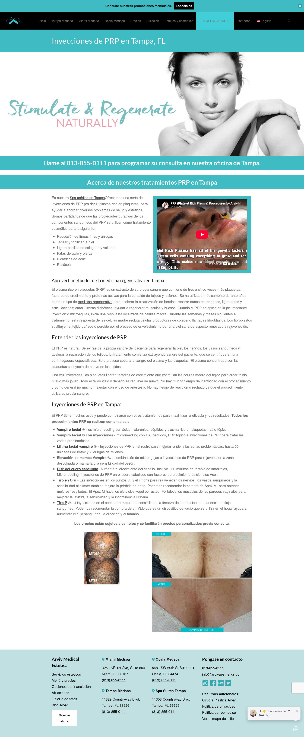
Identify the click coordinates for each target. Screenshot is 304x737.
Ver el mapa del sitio (218, 718)
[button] (300, 6)
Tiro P (62, 502)
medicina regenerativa (95, 301)
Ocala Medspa (167, 659)
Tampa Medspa (117, 690)
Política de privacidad (218, 706)
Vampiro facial (69, 429)
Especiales (184, 6)
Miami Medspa (117, 659)
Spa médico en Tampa (87, 197)
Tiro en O (65, 480)
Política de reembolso (219, 712)
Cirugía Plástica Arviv (219, 700)
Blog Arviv (60, 704)
